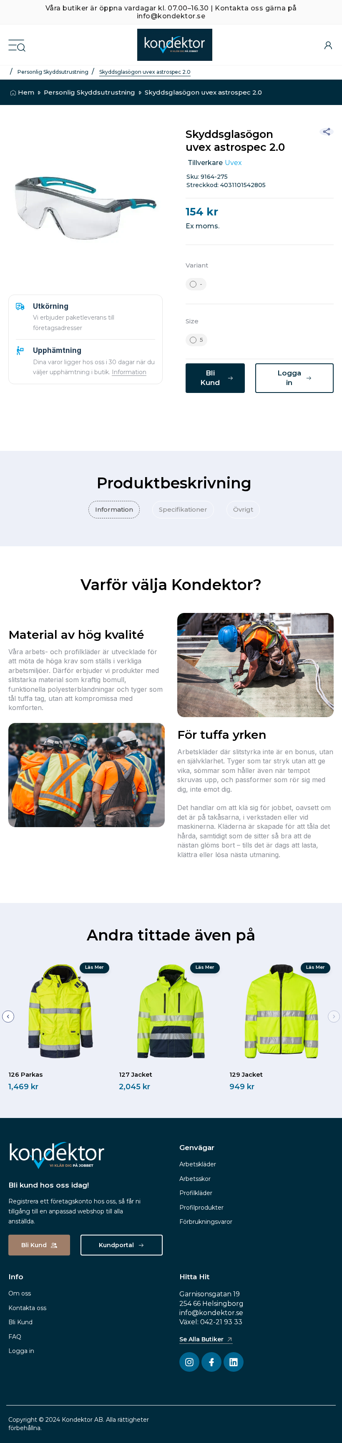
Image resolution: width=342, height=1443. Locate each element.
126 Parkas (25, 1074)
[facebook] (200, 414)
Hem (26, 92)
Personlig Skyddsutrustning (53, 72)
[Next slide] (334, 1016)
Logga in (21, 1351)
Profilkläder (195, 1193)
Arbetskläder (197, 1164)
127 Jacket (135, 1074)
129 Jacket (246, 1074)
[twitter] (221, 414)
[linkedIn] (242, 414)
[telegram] (263, 414)
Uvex (233, 163)
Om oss (19, 1293)
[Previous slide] (8, 1016)
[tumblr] (284, 414)
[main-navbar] (16, 44)
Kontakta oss (27, 1308)
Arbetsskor (195, 1179)
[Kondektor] (174, 45)
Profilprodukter (201, 1207)
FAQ (14, 1336)
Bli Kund (20, 1322)
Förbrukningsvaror (205, 1221)
